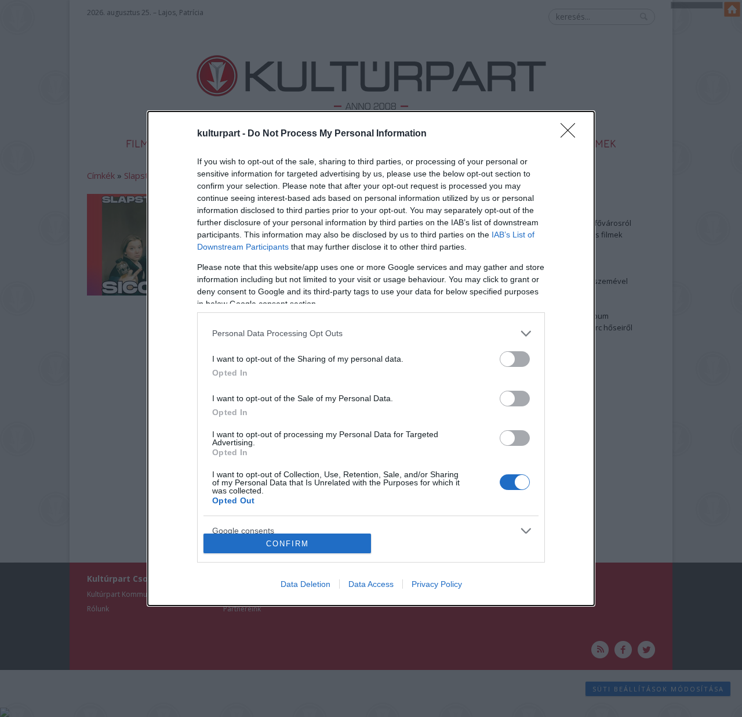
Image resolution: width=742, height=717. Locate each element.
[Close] (572, 134)
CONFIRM (287, 543)
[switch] (515, 359)
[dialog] (371, 358)
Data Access (371, 584)
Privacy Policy (437, 584)
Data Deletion (305, 584)
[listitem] (371, 333)
